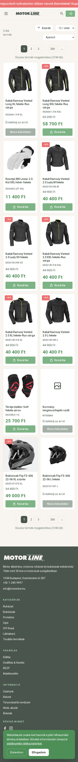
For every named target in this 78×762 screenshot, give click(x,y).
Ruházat (8, 606)
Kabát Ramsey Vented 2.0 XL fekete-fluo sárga (20, 334)
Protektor (8, 617)
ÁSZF (6, 668)
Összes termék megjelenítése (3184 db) (39, 57)
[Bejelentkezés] (70, 14)
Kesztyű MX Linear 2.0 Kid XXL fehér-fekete (19, 180)
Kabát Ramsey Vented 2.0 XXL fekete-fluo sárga (56, 257)
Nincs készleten (20, 132)
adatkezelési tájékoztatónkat (24, 743)
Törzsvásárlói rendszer (16, 702)
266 (52, 48)
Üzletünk (8, 691)
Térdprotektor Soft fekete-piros (16, 408)
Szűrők (46, 28)
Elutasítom (16, 752)
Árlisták (7, 713)
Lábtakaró (9, 633)
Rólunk (7, 696)
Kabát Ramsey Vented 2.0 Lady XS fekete (18, 255)
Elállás (7, 657)
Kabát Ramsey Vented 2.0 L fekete (56, 334)
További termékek (14, 639)
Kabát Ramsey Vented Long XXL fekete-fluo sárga (56, 104)
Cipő (5, 622)
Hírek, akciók (10, 707)
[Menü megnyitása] (6, 14)
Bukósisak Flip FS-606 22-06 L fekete (56, 477)
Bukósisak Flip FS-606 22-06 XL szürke (19, 477)
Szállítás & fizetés (13, 662)
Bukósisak (9, 611)
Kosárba (60, 132)
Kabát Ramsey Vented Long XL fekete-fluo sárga (18, 104)
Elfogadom (39, 752)
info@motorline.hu (14, 588)
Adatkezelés (10, 673)
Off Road (8, 628)
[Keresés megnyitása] (61, 13)
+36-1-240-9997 (13, 582)
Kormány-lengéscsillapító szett (56, 408)
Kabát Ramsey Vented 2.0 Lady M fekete (56, 180)
